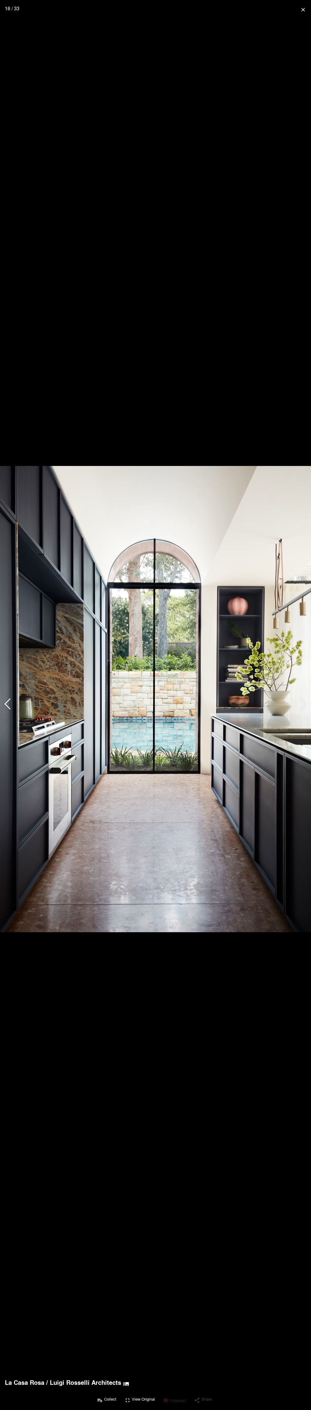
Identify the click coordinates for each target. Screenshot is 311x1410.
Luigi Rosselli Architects (85, 1382)
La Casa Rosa (24, 1382)
